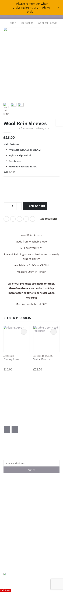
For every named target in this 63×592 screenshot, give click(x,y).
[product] (17, 339)
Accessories (9, 356)
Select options (24, 332)
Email (32, 219)
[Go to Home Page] (4, 23)
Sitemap (8, 544)
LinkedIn (19, 219)
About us (8, 490)
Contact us (9, 493)
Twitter (13, 219)
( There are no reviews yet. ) (34, 128)
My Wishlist (10, 509)
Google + (26, 219)
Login (6, 512)
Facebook (6, 219)
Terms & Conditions (14, 526)
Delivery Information (15, 532)
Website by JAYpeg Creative (16, 581)
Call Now (5, 590)
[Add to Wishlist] (28, 356)
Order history (11, 505)
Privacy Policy (11, 529)
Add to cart (37, 206)
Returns (8, 541)
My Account (10, 496)
